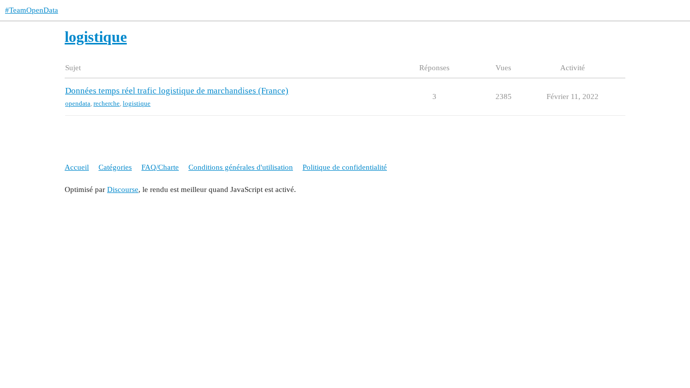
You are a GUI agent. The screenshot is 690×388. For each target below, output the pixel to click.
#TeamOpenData (31, 10)
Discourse (122, 189)
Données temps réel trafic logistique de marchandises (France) (176, 90)
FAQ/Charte (160, 167)
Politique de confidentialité (345, 167)
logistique (137, 103)
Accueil (77, 167)
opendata (77, 103)
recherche (106, 103)
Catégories (115, 167)
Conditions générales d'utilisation (240, 167)
